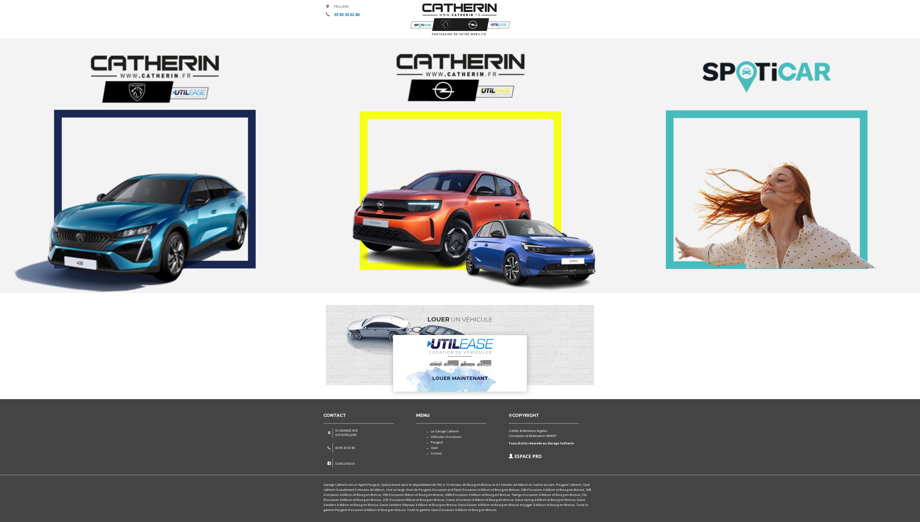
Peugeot (437, 442)
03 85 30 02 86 (347, 14)
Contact (436, 453)
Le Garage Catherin (445, 431)
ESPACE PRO (527, 456)
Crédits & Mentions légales (528, 431)
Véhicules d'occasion (446, 437)
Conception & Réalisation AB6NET (533, 436)
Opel (434, 448)
